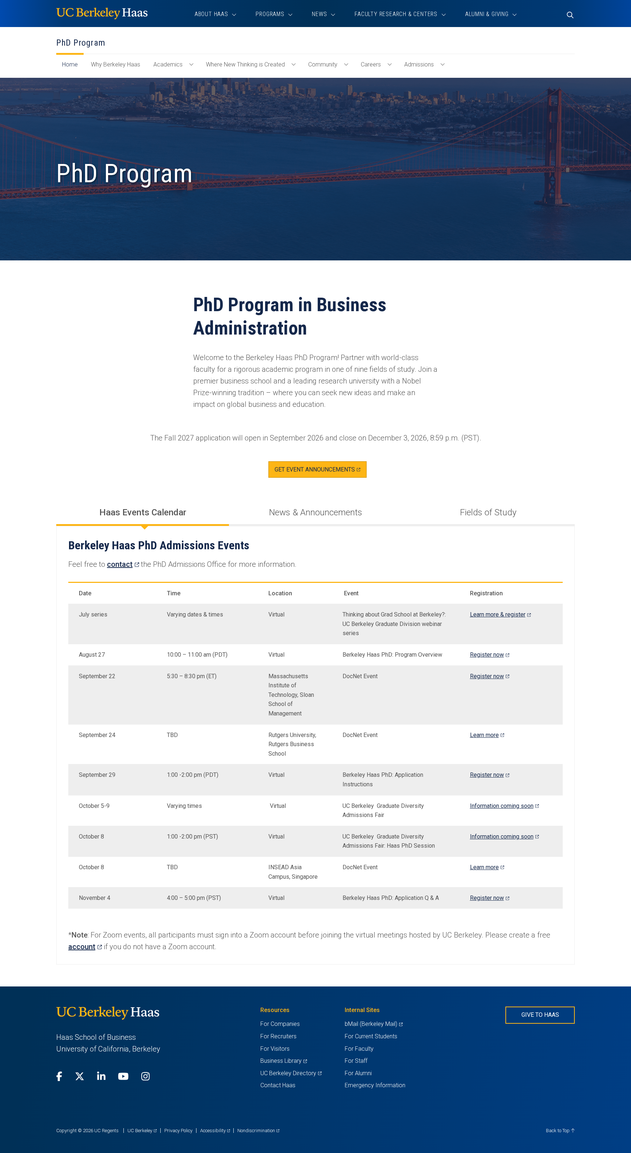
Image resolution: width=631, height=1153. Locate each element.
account (85, 946)
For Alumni (358, 1073)
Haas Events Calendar (142, 512)
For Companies (280, 1023)
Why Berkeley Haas (115, 64)
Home (73, 68)
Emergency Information (375, 1085)
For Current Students (371, 1036)
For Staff (356, 1060)
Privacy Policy (178, 1130)
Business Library (283, 1060)
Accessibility (215, 1130)
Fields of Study (488, 512)
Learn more (487, 735)
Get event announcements (320, 472)
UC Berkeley (142, 1130)
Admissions (419, 64)
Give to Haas (540, 1014)
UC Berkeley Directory (290, 1073)
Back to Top (558, 1130)
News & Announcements (315, 512)
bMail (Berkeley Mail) (373, 1023)
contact (123, 564)
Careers (371, 64)
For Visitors (275, 1048)
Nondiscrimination (258, 1130)
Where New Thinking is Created (245, 64)
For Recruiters (278, 1036)
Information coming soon (504, 805)
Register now (489, 654)
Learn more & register (500, 614)
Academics (168, 64)
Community (322, 64)
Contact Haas (277, 1085)
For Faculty (359, 1048)
